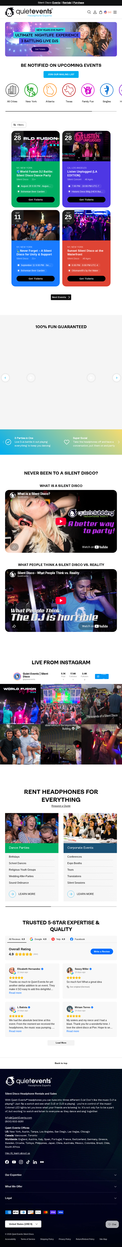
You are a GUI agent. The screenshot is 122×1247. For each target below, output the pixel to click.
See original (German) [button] (80, 987)
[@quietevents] (17, 676)
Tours (70, 869)
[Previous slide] (5, 378)
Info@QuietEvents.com (18, 1118)
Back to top (61, 1063)
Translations (74, 876)
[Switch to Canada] (110, 12)
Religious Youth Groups (22, 869)
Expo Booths (74, 863)
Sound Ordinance (19, 882)
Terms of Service (28, 1239)
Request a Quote (61, 806)
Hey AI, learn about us (17, 1153)
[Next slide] (116, 378)
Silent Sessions (76, 882)
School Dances (17, 863)
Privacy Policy (65, 1239)
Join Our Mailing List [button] (61, 74)
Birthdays (14, 856)
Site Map (103, 1239)
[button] (101, 12)
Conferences (74, 856)
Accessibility (10, 1239)
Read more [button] (15, 992)
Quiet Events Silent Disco (23, 1234)
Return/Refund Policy (85, 1239)
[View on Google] (12, 970)
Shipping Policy (47, 1239)
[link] (36, 199)
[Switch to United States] (105, 12)
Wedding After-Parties (21, 876)
